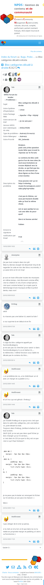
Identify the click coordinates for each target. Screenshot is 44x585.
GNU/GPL (37, 573)
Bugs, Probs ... (28, 56)
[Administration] (36, 567)
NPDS (18, 5)
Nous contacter (13, 573)
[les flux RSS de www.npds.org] (25, 567)
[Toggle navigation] (40, 43)
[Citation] (34, 249)
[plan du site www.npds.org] (20, 567)
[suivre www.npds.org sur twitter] (8, 567)
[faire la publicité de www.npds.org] (13, 567)
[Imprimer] (38, 249)
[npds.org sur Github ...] (31, 567)
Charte (4, 573)
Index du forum (9, 56)
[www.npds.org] (35, 559)
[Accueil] (3, 43)
